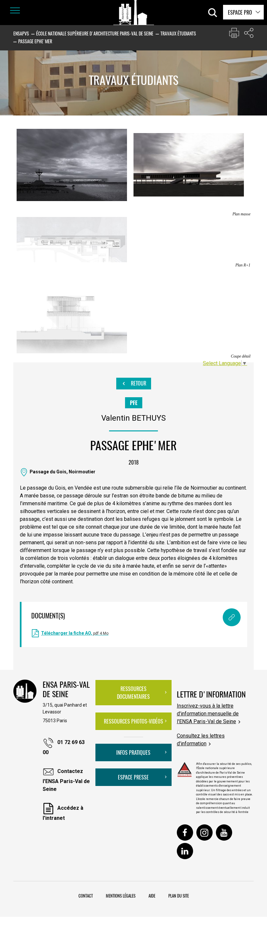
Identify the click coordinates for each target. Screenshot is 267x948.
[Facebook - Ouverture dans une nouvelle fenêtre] (185, 832)
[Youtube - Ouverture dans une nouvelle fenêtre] (224, 832)
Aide (151, 895)
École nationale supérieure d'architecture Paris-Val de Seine (94, 33)
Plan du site (178, 895)
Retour (138, 383)
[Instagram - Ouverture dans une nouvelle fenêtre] (204, 832)
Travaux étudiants (178, 33)
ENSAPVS (21, 33)
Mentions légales (120, 895)
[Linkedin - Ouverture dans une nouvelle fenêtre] (185, 851)
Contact (85, 895)
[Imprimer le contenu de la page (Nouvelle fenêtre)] (234, 34)
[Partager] (249, 34)
